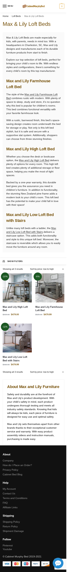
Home (6, 16)
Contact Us (9, 493)
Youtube (7, 549)
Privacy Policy (10, 469)
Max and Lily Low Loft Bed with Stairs (15, 359)
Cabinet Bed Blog (12, 474)
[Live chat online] (58, 563)
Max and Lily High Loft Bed (34, 160)
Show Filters (15, 261)
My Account (9, 488)
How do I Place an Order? (17, 465)
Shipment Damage (13, 531)
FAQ (5, 502)
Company (8, 460)
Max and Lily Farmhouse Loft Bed (49, 309)
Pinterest (8, 545)
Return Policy (10, 526)
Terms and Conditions (15, 498)
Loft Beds (16, 16)
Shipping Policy (11, 521)
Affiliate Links (10, 507)
